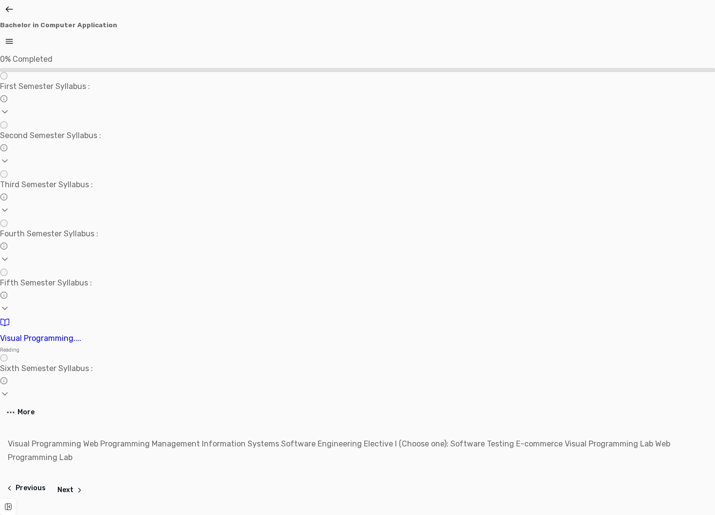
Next (65, 490)
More (26, 412)
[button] (357, 96)
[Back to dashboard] (9, 9)
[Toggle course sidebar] (9, 41)
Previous (31, 488)
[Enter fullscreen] (8, 506)
